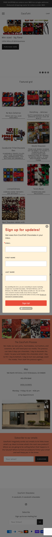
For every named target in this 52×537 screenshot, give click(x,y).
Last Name (10, 272)
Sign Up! (26, 303)
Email (7, 243)
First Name (10, 258)
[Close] (47, 226)
